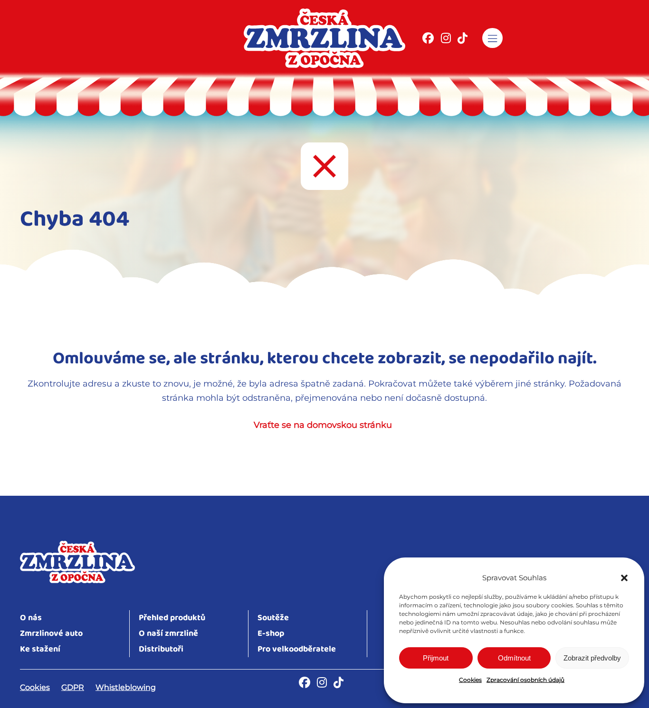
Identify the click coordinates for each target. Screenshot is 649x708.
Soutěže (273, 618)
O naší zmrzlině (168, 633)
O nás (31, 618)
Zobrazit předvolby (592, 658)
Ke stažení (40, 649)
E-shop (271, 633)
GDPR (72, 687)
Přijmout (436, 658)
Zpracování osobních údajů (525, 679)
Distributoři (161, 649)
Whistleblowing (125, 687)
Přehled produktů (172, 618)
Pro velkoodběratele (297, 649)
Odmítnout (514, 658)
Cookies (470, 679)
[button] (624, 578)
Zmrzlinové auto (51, 633)
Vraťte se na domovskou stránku (323, 425)
